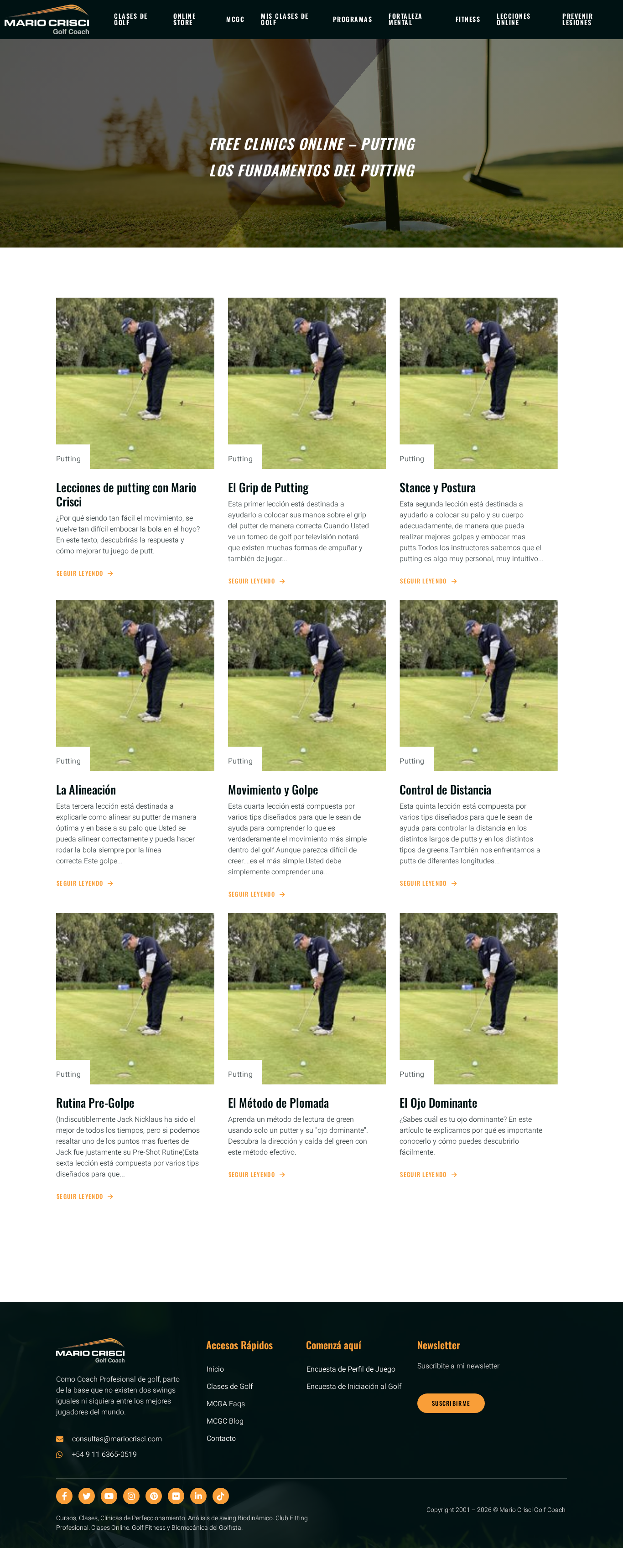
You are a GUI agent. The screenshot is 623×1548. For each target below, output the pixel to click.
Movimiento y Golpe (273, 789)
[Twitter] (86, 1496)
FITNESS (468, 19)
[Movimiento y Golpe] (307, 685)
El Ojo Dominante (439, 1102)
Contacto (221, 1438)
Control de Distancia (445, 789)
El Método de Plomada (278, 1102)
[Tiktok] (221, 1496)
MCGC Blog (225, 1421)
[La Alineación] (135, 685)
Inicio (215, 1369)
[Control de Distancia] (479, 685)
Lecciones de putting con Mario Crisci (126, 494)
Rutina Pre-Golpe (95, 1102)
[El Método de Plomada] (307, 998)
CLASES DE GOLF (131, 19)
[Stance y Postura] (479, 383)
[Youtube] (109, 1496)
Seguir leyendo (80, 573)
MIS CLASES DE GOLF (285, 19)
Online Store (184, 19)
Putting (68, 459)
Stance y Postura (438, 487)
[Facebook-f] (64, 1496)
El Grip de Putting (268, 487)
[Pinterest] (153, 1496)
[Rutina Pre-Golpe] (135, 998)
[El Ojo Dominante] (479, 998)
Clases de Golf (230, 1386)
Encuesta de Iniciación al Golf (353, 1386)
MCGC (235, 19)
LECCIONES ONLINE (514, 19)
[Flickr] (176, 1496)
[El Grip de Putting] (307, 383)
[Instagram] (131, 1496)
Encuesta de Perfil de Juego (350, 1369)
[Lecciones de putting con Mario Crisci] (135, 383)
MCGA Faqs (226, 1403)
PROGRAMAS (353, 19)
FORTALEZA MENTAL (406, 19)
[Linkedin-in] (198, 1496)
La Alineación (86, 789)
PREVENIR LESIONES (577, 19)
